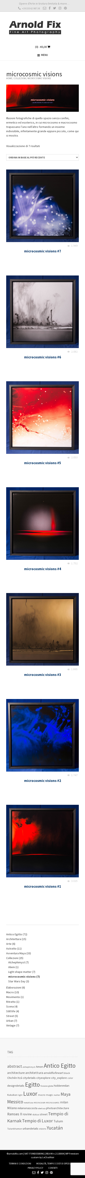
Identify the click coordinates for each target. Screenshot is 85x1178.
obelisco (41, 1108)
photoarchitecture (57, 1108)
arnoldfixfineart (53, 1073)
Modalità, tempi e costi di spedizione (56, 1163)
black (67, 1072)
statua (35, 1114)
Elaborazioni (13, 987)
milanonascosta (27, 1108)
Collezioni (20, 78)
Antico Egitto (14, 934)
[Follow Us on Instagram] (60, 8)
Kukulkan (12, 1094)
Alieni (11, 967)
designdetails (15, 1085)
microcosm (39, 1102)
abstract (14, 1066)
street (43, 1114)
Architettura (13, 939)
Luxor (30, 1093)
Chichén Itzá (14, 1078)
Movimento (13, 997)
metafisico (28, 1102)
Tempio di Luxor (37, 1121)
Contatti (53, 1167)
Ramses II (14, 1114)
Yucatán (55, 1128)
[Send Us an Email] (44, 8)
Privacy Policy (35, 1167)
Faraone (44, 1086)
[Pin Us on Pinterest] (65, 8)
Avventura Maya (16, 953)
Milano (12, 1108)
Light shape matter (20, 972)
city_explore (59, 1078)
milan (64, 1102)
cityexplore (43, 1078)
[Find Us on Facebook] (50, 8)
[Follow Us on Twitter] (54, 8)
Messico (15, 1102)
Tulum (58, 1121)
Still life (10, 1011)
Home (9, 78)
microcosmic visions (22, 976)
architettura (34, 1073)
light (20, 1095)
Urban (9, 1021)
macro (41, 1094)
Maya (66, 1094)
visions (42, 1128)
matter (57, 1095)
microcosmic (52, 1102)
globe (50, 1086)
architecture (16, 1073)
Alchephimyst (16, 962)
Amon (39, 1067)
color (70, 1078)
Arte (9, 944)
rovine (27, 1114)
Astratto (11, 948)
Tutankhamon (14, 1128)
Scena (10, 1006)
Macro (10, 992)
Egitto (32, 1084)
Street (10, 1016)
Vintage (10, 1025)
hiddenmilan (61, 1085)
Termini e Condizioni (20, 1163)
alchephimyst (29, 1067)
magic (49, 1094)
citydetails (29, 1078)
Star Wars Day (16, 981)
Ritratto (11, 1002)
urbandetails (30, 1128)
